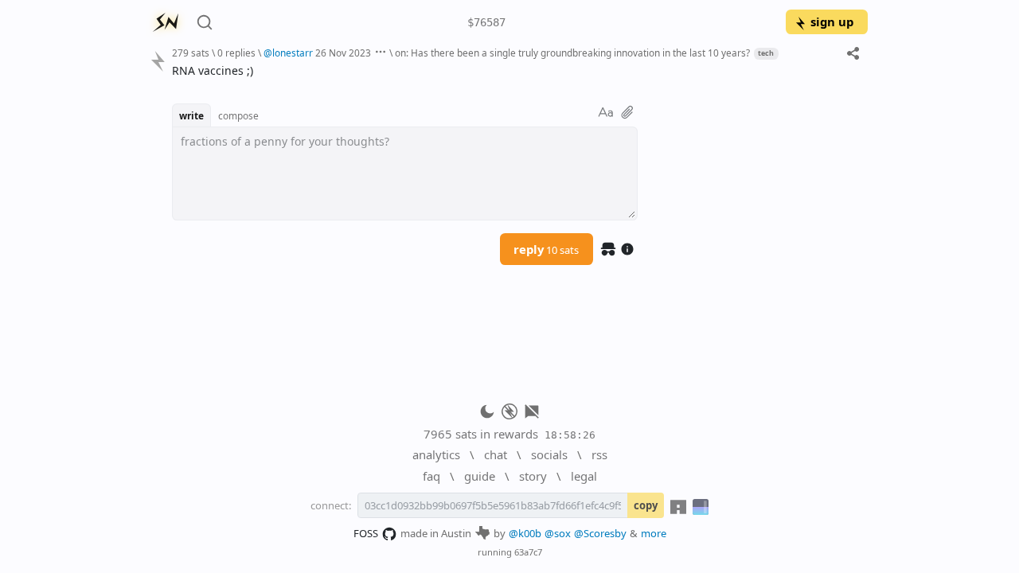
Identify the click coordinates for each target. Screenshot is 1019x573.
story (533, 476)
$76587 (486, 22)
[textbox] (514, 70)
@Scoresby (600, 533)
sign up (831, 21)
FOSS (365, 533)
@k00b (525, 533)
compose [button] (238, 115)
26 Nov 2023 (343, 52)
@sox (558, 533)
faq (431, 476)
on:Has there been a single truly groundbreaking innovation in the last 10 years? (572, 52)
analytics (436, 454)
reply (546, 249)
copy (646, 505)
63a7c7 (528, 552)
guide (479, 476)
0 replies (236, 52)
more (653, 533)
